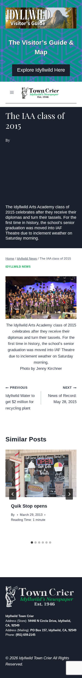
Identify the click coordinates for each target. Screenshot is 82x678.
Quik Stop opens (29, 505)
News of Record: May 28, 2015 (62, 395)
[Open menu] (12, 92)
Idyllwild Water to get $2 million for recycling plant (20, 398)
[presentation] (41, 473)
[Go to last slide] (12, 494)
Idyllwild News (18, 266)
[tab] (32, 542)
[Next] (69, 494)
